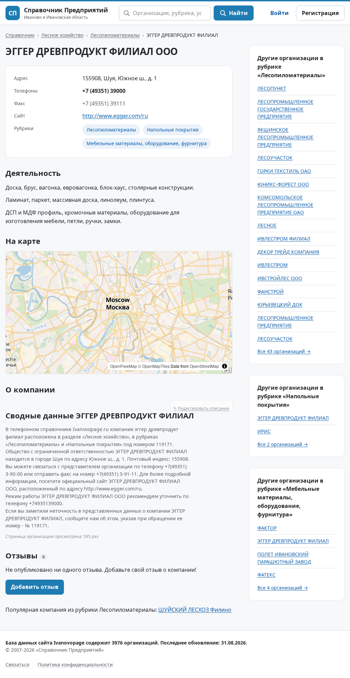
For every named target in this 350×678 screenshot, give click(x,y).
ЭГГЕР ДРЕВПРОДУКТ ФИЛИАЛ (293, 418)
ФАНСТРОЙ (270, 291)
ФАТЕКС (266, 574)
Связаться (17, 664)
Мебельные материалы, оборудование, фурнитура (146, 143)
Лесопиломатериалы (115, 35)
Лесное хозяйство (62, 35)
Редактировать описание (201, 408)
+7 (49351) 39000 (103, 91)
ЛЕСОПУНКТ (271, 88)
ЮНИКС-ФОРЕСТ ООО (283, 184)
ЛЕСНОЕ (267, 225)
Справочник (20, 35)
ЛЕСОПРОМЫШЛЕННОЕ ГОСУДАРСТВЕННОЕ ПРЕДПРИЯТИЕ (285, 109)
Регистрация (320, 13)
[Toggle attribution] (224, 366)
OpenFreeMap (123, 366)
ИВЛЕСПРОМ (272, 265)
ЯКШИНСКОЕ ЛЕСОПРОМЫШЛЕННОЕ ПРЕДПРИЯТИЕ (285, 137)
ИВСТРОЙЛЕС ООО (279, 278)
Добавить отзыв (34, 587)
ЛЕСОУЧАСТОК (275, 157)
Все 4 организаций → (282, 587)
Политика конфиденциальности (75, 664)
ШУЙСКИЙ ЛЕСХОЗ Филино (194, 609)
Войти (279, 13)
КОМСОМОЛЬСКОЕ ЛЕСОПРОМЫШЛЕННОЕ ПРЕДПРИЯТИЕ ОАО (285, 204)
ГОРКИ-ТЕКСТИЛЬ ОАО (284, 171)
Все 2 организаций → (282, 444)
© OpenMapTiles (154, 366)
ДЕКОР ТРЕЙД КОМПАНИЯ (288, 252)
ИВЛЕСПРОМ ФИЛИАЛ (283, 238)
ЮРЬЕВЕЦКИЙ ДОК (279, 304)
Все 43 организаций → (284, 351)
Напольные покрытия (173, 129)
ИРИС (264, 431)
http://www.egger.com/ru (115, 116)
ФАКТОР (267, 528)
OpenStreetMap (204, 366)
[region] (119, 312)
